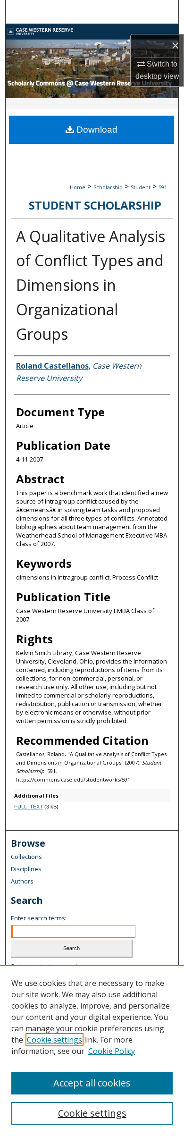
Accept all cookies (92, 1083)
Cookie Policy (111, 1051)
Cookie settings (54, 1040)
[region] (92, 1050)
